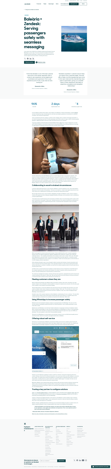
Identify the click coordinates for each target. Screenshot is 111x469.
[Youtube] (83, 460)
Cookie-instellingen (50, 466)
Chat (75, 392)
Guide (73, 392)
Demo (57, 3)
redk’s (60, 122)
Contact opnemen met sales (102, 466)
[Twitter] (74, 460)
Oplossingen (51, 3)
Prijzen (45, 3)
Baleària (76, 112)
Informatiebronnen (65, 3)
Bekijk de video (41, 62)
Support (69, 392)
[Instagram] (86, 460)
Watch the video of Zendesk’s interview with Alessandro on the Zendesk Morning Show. (49, 413)
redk (33, 392)
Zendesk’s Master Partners (42, 392)
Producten (39, 3)
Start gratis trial (74, 3)
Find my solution (29, 62)
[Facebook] (77, 460)
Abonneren (61, 460)
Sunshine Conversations (62, 394)
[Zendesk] (25, 425)
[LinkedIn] (80, 460)
